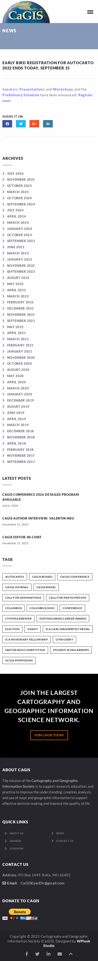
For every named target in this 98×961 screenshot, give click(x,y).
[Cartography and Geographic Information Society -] (26, 11)
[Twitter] (37, 954)
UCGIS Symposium (19, 660)
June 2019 (15, 413)
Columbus (13, 608)
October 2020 (19, 363)
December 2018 (20, 431)
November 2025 (21, 179)
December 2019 (20, 400)
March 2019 (18, 425)
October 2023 (19, 235)
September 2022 (21, 271)
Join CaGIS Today (49, 735)
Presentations (32, 89)
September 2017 (21, 462)
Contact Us (65, 840)
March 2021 (18, 339)
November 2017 (21, 455)
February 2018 (20, 449)
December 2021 (20, 308)
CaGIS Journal (17, 587)
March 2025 (18, 192)
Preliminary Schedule (20, 95)
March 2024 (18, 222)
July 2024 (15, 210)
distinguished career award (62, 618)
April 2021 (16, 333)
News (60, 833)
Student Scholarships (71, 650)
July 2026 (15, 173)
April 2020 (16, 382)
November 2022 (21, 265)
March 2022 (18, 296)
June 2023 (15, 247)
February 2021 (20, 345)
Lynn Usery (64, 639)
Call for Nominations (23, 597)
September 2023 (21, 241)
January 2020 (19, 394)
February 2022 (20, 302)
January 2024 (19, 229)
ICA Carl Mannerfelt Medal (68, 629)
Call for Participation (67, 597)
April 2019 (16, 419)
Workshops (63, 89)
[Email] (60, 954)
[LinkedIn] (48, 954)
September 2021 (21, 321)
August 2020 (18, 370)
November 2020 (21, 357)
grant (32, 629)
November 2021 (21, 314)
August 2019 (18, 406)
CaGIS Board (42, 576)
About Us (17, 833)
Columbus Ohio (42, 608)
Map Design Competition (25, 650)
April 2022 (16, 290)
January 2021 (19, 351)
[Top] (71, 954)
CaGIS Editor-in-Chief (22, 537)
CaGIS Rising (46, 587)
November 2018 (21, 437)
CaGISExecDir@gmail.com (42, 883)
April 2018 (16, 443)
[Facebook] (27, 954)
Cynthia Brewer (18, 618)
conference (72, 608)
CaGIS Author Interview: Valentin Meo (38, 518)
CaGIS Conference (74, 576)
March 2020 (18, 388)
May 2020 (15, 376)
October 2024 (19, 198)
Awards (15, 840)
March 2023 (18, 253)
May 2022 (15, 284)
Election (12, 629)
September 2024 (21, 204)
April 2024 (16, 216)
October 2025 (19, 186)
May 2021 (15, 327)
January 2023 (19, 259)
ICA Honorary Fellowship (26, 639)
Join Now (17, 848)
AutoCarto (14, 576)
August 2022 (18, 278)
